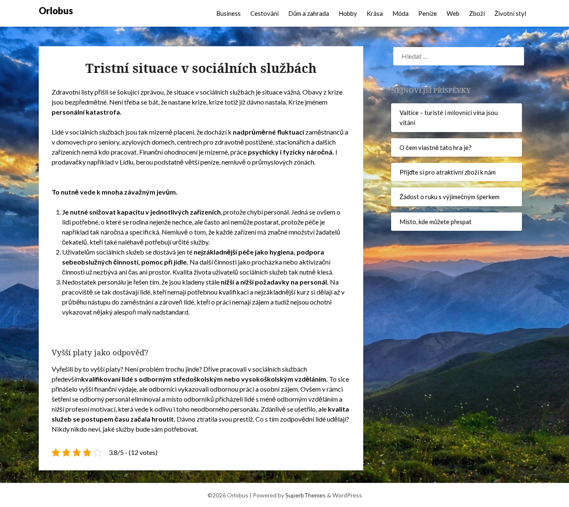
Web (453, 13)
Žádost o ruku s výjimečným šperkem (449, 196)
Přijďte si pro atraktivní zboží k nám (447, 172)
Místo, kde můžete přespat (435, 221)
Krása (375, 13)
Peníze (427, 13)
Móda (400, 13)
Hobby (348, 13)
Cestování (264, 13)
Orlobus (56, 10)
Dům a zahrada (308, 13)
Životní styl (510, 13)
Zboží (477, 13)
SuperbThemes (305, 495)
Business (228, 13)
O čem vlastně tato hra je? (435, 147)
